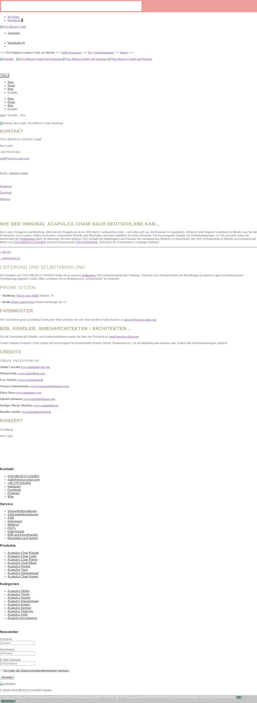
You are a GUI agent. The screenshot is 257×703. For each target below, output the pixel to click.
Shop (11, 82)
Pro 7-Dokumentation (101, 52)
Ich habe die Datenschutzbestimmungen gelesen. (37, 670)
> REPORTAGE (10, 258)
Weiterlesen (8, 701)
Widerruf (13, 524)
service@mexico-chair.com (140, 319)
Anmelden (14, 33)
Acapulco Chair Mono (22, 563)
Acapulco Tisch (18, 569)
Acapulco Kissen (19, 604)
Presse (124, 52)
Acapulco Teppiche (20, 611)
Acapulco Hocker (19, 566)
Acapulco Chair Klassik (23, 552)
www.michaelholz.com (31, 373)
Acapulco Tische (19, 594)
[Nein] (17, 701)
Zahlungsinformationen (23, 514)
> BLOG (5, 252)
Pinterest (5, 199)
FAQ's (12, 528)
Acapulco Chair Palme (23, 559)
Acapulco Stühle (19, 591)
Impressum (15, 521)
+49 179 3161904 (19, 483)
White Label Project (23, 302)
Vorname (6, 639)
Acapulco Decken (19, 608)
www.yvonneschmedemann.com (49, 386)
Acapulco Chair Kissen (23, 576)
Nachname (7, 649)
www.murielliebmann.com (39, 399)
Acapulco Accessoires (22, 618)
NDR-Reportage (71, 52)
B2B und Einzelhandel (23, 534)
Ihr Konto (13, 16)
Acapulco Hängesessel (23, 573)
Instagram (6, 186)
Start (2, 115)
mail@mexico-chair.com (14, 158)
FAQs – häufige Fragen (14, 173)
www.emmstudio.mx (45, 405)
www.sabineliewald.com (35, 367)
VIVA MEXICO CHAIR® (29, 242)
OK (238, 697)
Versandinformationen (22, 511)
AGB (11, 517)
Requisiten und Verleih (23, 538)
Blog (10, 88)
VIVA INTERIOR (86, 242)
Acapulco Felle (18, 614)
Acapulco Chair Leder (22, 556)
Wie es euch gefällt (27, 295)
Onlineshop (88, 275)
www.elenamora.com (28, 392)
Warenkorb (15, 20)
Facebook (6, 192)
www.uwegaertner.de (30, 379)
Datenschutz (16, 531)
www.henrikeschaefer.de (36, 411)
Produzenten (27, 238)
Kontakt (12, 92)
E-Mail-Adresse (10, 659)
